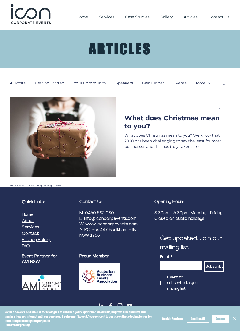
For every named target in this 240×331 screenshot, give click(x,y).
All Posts (18, 83)
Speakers (124, 83)
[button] (224, 83)
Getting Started (49, 83)
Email (166, 257)
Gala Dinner (153, 83)
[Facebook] (110, 306)
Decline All (198, 319)
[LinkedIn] (101, 306)
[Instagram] (120, 306)
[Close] (234, 318)
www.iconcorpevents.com (111, 224)
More (201, 83)
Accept (220, 319)
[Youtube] (129, 306)
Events (180, 83)
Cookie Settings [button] (172, 319)
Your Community (90, 83)
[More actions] (221, 107)
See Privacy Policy (18, 325)
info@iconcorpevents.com (111, 218)
